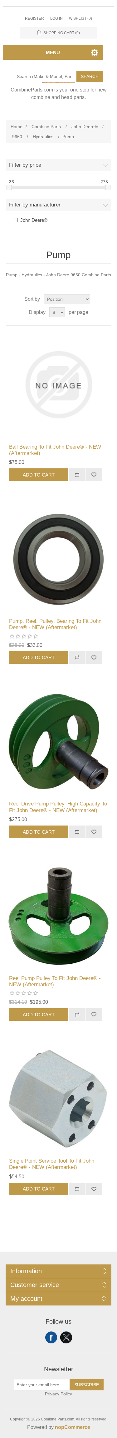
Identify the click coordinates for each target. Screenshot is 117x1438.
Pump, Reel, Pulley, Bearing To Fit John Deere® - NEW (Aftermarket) (55, 624)
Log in (56, 18)
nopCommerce (72, 1427)
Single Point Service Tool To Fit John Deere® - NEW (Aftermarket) (51, 1164)
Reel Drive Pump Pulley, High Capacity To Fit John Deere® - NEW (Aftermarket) (58, 807)
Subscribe (86, 1384)
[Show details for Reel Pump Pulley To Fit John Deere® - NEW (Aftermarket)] (58, 916)
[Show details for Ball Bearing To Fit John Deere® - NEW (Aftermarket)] (58, 385)
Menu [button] (53, 52)
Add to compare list (76, 474)
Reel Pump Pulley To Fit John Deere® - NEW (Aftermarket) (55, 981)
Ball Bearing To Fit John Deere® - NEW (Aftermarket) (55, 450)
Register (34, 18)
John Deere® (33, 220)
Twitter (66, 1337)
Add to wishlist (93, 474)
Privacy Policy (58, 1393)
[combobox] (45, 76)
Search (90, 76)
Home (16, 126)
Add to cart (39, 474)
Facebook (51, 1337)
